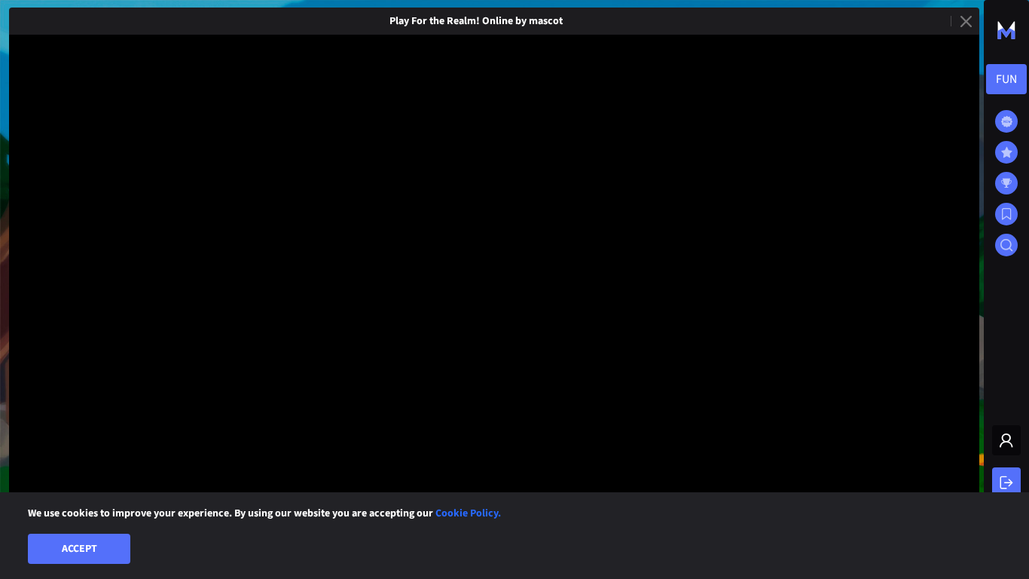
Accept (79, 548)
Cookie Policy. (468, 513)
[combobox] (1006, 79)
